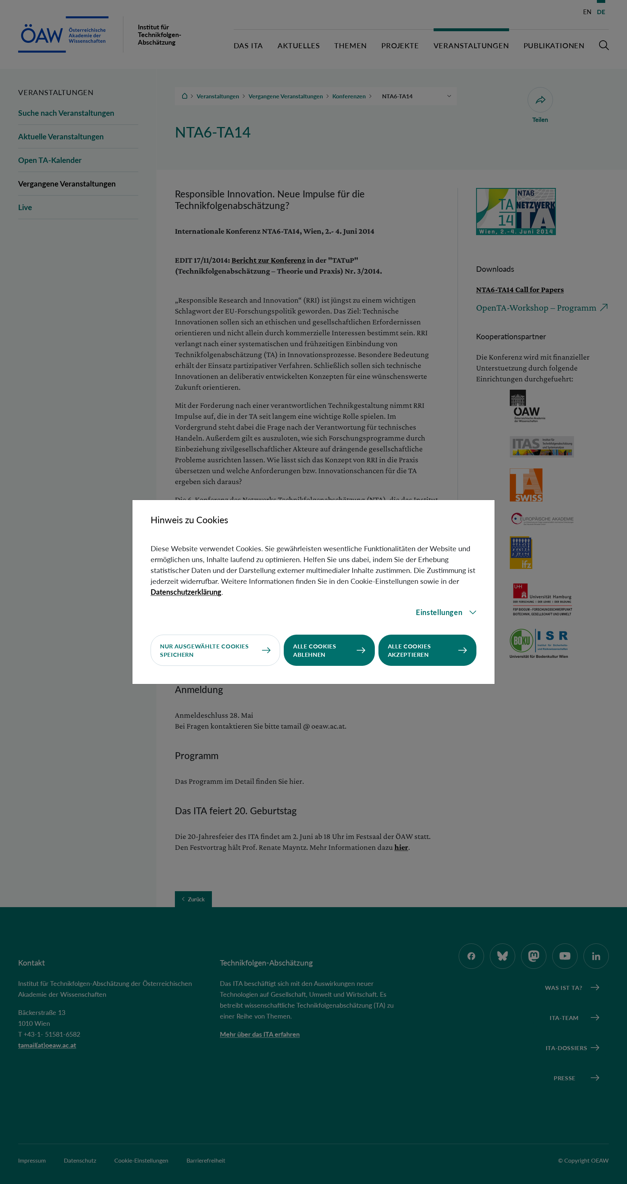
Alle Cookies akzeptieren (409, 650)
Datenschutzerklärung (186, 591)
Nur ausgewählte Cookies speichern (204, 650)
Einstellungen (439, 612)
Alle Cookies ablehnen (314, 650)
